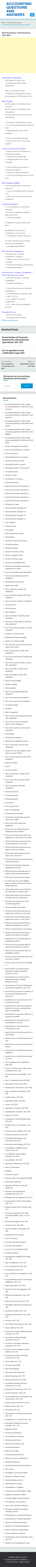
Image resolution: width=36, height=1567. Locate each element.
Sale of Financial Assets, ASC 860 (17, 1080)
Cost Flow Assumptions (13, 1246)
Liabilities (8, 1171)
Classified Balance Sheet (14, 1480)
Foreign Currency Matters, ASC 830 (18, 1131)
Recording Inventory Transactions (17, 468)
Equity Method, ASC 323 (14, 1328)
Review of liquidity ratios (14, 555)
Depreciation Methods (13, 1182)
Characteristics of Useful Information (18, 1515)
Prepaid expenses (11, 548)
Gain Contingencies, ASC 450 (15, 1263)
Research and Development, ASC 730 (19, 1197)
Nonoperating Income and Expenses (18, 1465)
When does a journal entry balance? (18, 877)
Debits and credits (11, 585)
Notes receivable (11, 763)
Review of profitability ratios (15, 562)
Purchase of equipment (13, 737)
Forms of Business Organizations (17, 1530)
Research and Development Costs (17, 1543)
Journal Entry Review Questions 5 (17, 486)
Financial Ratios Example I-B (15, 515)
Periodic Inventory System (14, 461)
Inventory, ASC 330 (12, 1320)
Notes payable (10, 688)
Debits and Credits (11, 1451)
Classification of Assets (13, 1484)
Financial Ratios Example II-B (15, 508)
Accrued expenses (11, 795)
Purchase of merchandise (14, 813)
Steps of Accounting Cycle (14, 1444)
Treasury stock (10, 605)
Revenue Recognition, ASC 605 (16, 1221)
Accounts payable (11, 705)
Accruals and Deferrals (13, 1433)
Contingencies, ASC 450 (14, 1270)
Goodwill (8, 708)
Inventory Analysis (12, 1253)
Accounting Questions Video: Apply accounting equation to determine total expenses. (19, 415)
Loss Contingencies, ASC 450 (16, 1266)
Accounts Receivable (12, 1365)
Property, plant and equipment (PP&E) (18, 1178)
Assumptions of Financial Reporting (17, 1519)
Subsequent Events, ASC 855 (16, 1084)
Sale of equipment (11, 712)
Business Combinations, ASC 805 (17, 1164)
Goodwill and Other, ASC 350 (15, 1311)
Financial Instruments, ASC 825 (16, 1135)
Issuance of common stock (14, 634)
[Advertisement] (18, 55)
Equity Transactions (12, 1167)
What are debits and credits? (15, 907)
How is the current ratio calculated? (17, 701)
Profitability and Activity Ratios (16, 1473)
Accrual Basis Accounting (14, 1436)
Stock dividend (10, 608)
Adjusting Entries (11, 1429)
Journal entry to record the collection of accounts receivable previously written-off (19, 993)
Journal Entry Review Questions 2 (17, 497)
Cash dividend (10, 522)
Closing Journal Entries (13, 1440)
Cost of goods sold (12, 806)
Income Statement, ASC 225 (15, 1393)
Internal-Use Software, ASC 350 (17, 1301)
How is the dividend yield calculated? (18, 572)
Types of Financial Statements (16, 1522)
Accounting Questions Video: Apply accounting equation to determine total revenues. (19, 406)
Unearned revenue (11, 544)
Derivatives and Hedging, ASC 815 (17, 1144)
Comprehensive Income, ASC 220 (17, 1403)
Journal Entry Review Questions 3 (17, 493)
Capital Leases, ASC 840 (14, 1097)
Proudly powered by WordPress (16, 1559)
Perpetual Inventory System (15, 464)
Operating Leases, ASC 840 (15, 1101)
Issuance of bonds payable (14, 641)
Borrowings (9, 530)
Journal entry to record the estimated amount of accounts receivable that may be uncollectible (18, 1008)
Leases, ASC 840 (11, 1104)
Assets (7, 766)
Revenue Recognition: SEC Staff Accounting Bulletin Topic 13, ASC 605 (17, 1215)
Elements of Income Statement (16, 1458)
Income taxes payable (13, 681)
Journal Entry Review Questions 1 (17, 501)
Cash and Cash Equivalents (15, 1372)
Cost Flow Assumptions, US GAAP (17, 450)
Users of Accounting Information (16, 1505)
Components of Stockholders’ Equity (18, 1491)
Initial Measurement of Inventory (16, 457)
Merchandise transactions (14, 582)
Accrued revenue (11, 770)
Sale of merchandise (12, 810)
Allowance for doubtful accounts (16, 741)
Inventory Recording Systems (15, 1242)
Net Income (9, 1469)
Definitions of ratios (12, 504)
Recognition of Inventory (14, 479)
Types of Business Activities (15, 1533)
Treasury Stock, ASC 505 (14, 1225)
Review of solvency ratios (14, 552)
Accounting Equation (12, 1447)
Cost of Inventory (11, 453)
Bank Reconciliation (12, 1369)
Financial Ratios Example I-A (15, 519)
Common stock (10, 526)
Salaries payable (11, 684)
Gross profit (9, 803)
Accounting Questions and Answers (19, 9)
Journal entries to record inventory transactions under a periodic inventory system (17, 979)
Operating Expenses (12, 1462)
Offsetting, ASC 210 (12, 1410)
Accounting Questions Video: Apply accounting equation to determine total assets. (19, 423)
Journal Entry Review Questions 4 (17, 490)
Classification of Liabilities (14, 1487)
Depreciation (9, 537)
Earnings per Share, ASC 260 (15, 1380)
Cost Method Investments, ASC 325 (18, 1324)
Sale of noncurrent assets (14, 533)
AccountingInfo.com (11, 320)
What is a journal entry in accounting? (18, 929)
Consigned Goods (11, 472)
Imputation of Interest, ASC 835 (16, 1108)
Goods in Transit (11, 475)
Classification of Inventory (14, 1235)
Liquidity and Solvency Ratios (15, 1495)
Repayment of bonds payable (15, 637)
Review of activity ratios (14, 559)
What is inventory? (12, 482)
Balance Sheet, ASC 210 (14, 1406)
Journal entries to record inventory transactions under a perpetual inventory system (17, 971)
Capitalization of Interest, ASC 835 (17, 1112)
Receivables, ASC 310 (13, 1361)
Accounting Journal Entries (14, 1455)
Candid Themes (24, 1562)
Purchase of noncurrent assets (16, 541)
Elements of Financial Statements (17, 1526)
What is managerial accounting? (16, 446)
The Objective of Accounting (15, 1502)
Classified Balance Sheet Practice (17, 1498)
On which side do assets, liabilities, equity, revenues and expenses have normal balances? (18, 883)
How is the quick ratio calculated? (17, 697)
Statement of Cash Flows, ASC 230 (18, 1389)
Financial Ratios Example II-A (15, 512)
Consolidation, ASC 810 (13, 1160)
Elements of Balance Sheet (15, 1476)
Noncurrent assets (11, 1174)
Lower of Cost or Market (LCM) (16, 1249)
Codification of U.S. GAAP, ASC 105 (18, 1419)
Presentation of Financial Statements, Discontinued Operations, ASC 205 (15, 340)
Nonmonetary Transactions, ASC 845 (18, 1088)
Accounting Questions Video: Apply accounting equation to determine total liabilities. (19, 431)
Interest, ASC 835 (11, 1115)
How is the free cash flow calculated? (18, 601)
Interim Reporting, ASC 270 (15, 1376)
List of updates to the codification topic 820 (13, 351)
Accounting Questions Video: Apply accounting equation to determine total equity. (19, 440)
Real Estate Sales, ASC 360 (15, 1285)
